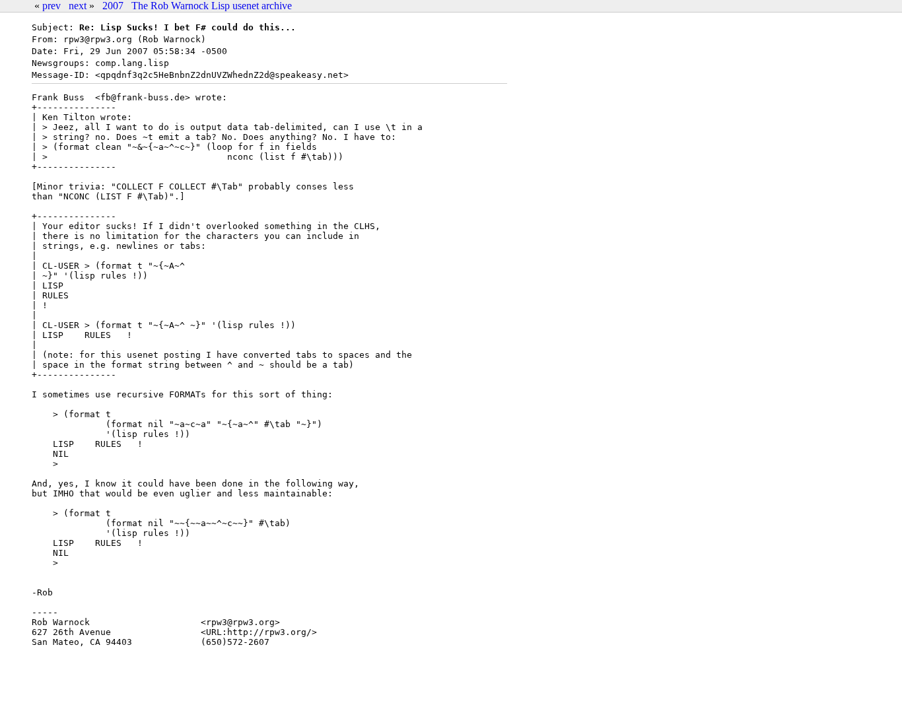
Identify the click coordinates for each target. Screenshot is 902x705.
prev (51, 5)
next (78, 5)
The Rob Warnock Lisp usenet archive (211, 5)
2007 (112, 5)
